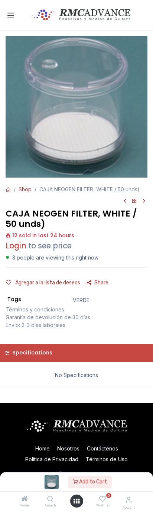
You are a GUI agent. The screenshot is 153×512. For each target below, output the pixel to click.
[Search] (50, 499)
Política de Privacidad (51, 459)
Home (42, 448)
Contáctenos (102, 448)
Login (16, 246)
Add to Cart (92, 482)
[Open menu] (76, 501)
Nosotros (68, 448)
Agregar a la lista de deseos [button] (47, 283)
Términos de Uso (107, 459)
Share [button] (101, 283)
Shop (25, 189)
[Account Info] (128, 499)
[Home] (24, 499)
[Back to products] (134, 201)
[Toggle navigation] (11, 15)
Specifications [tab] (31, 352)
